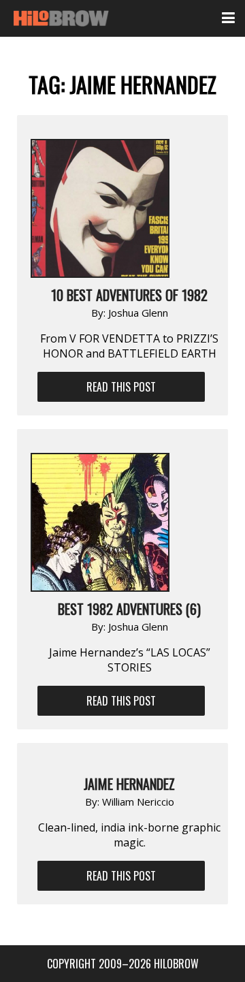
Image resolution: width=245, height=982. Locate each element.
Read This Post (121, 387)
